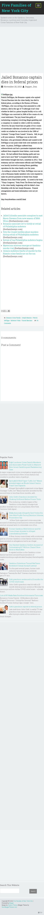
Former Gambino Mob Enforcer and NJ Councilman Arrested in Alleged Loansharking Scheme (25, 531)
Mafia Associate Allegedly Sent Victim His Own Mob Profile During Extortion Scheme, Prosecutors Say (26, 515)
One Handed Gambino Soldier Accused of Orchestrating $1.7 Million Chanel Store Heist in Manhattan (26, 547)
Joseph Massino (27, 318)
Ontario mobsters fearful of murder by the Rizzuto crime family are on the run (22, 252)
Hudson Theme (12, 905)
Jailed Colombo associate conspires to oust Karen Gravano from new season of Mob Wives (22, 218)
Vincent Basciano (27, 320)
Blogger (11, 903)
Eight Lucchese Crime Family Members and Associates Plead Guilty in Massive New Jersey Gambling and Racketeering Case (25, 466)
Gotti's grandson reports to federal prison (25, 606)
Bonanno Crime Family (13, 318)
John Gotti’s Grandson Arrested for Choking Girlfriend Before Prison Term (25, 498)
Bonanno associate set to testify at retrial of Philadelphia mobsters (22, 225)
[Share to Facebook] (9, 311)
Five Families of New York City (16, 7)
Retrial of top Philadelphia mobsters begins (22, 240)
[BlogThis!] (4, 311)
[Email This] (2, 311)
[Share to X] (7, 311)
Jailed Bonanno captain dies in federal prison (21, 79)
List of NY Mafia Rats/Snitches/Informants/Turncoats (21, 595)
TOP (40, 912)
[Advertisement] (22, 51)
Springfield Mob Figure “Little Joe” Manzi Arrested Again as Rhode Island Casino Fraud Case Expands (25, 483)
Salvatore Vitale (15, 320)
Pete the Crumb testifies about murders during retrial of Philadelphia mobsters (20, 233)
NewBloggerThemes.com (9, 907)
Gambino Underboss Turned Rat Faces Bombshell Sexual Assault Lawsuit (24, 564)
